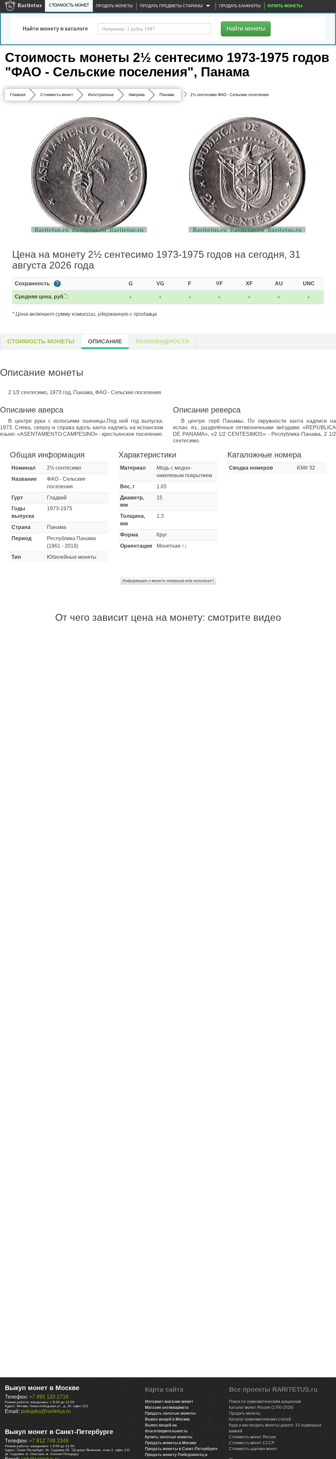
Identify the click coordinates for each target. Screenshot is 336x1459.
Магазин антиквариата (167, 1407)
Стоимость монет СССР (251, 1443)
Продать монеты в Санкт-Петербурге (181, 1449)
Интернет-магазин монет (169, 1401)
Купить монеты (285, 6)
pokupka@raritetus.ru (46, 1411)
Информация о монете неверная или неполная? (168, 580)
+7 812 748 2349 (49, 1441)
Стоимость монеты (40, 341)
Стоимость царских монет (253, 1449)
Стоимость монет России (252, 1437)
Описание (105, 341)
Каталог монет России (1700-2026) (261, 1407)
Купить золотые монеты (168, 1437)
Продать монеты (114, 6)
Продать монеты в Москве (171, 1443)
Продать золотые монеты (170, 1413)
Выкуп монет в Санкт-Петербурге (59, 1431)
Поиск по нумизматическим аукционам (265, 1401)
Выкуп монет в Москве (42, 1387)
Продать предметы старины (172, 6)
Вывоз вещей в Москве (167, 1419)
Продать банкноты (240, 6)
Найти (245, 28)
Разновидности (162, 341)
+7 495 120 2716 (49, 1397)
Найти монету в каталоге (55, 28)
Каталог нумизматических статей (260, 1419)
